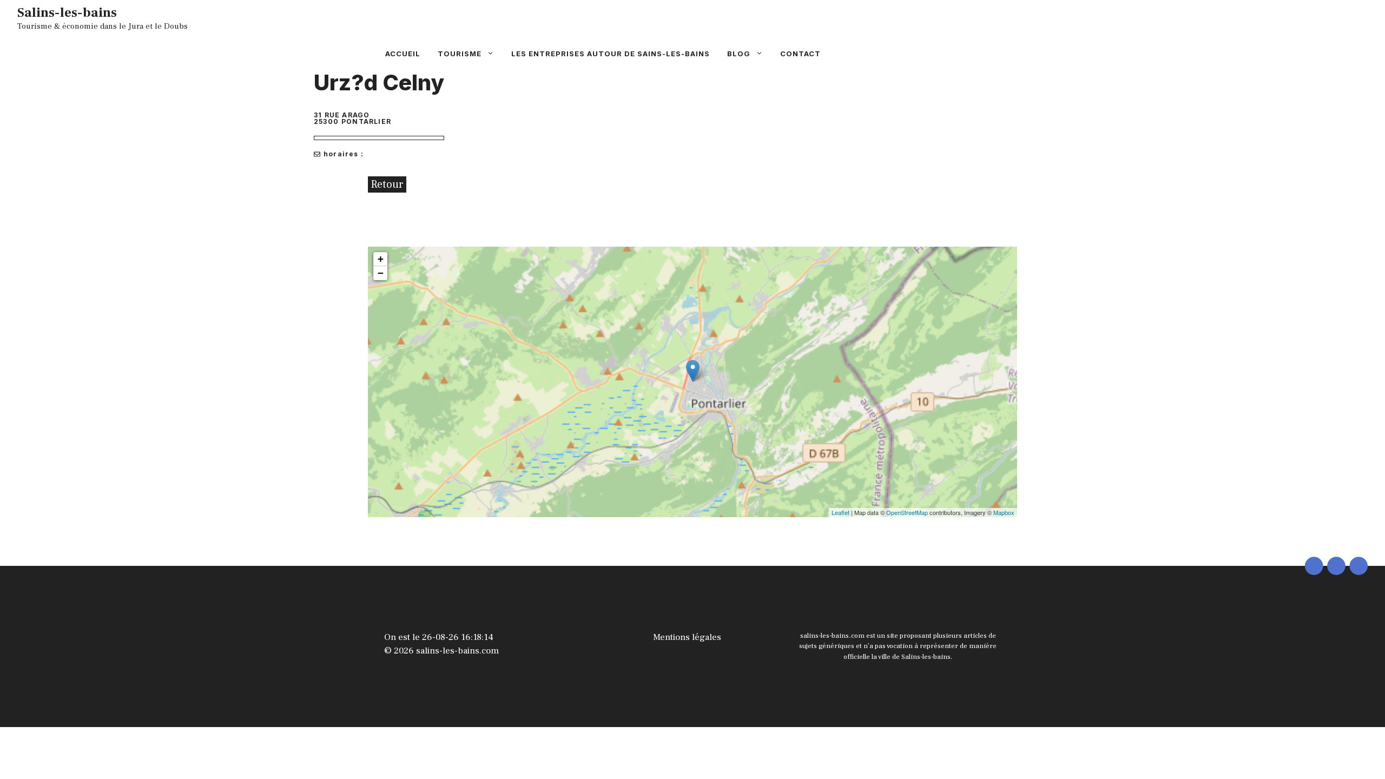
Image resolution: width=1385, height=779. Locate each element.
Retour (387, 184)
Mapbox (1003, 512)
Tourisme (460, 53)
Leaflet (840, 512)
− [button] (381, 273)
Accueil (402, 53)
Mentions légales (687, 637)
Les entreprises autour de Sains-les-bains (610, 53)
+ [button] (381, 259)
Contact (800, 53)
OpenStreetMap (907, 512)
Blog (738, 53)
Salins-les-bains (67, 12)
